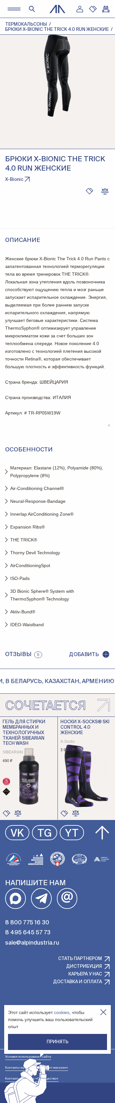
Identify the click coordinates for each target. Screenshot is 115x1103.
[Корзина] (105, 9)
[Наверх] (102, 833)
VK (17, 834)
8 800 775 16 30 (27, 923)
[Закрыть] (103, 1012)
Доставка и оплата (77, 982)
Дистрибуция (84, 966)
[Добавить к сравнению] (105, 191)
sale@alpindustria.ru (32, 943)
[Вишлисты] (92, 9)
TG (44, 834)
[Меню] (14, 9)
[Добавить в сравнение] (18, 813)
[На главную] (57, 9)
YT (72, 834)
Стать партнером (80, 958)
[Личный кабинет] (79, 9)
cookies (61, 1012)
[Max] (15, 898)
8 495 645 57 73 (27, 933)
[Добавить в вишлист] (89, 191)
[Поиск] (32, 9)
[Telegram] (41, 898)
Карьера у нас (85, 974)
